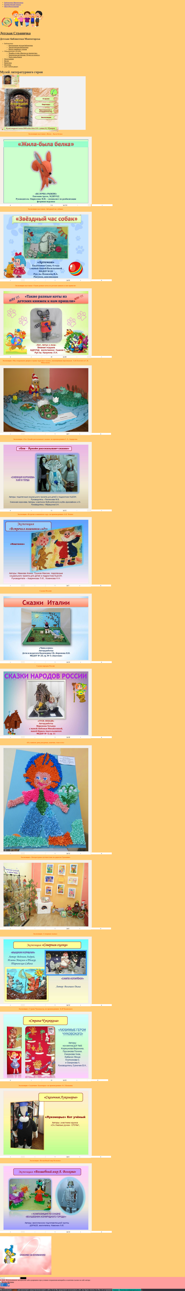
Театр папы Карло (15, 57)
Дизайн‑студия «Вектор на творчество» (23, 53)
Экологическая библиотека (18, 47)
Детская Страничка (15, 33)
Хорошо (115, 1290)
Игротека (7, 65)
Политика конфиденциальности (130, 1290)
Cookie (14, 1290)
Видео (6, 61)
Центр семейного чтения (18, 49)
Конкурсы (8, 63)
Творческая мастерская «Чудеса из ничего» (24, 55)
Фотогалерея (9, 59)
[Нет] (142, 1290)
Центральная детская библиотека (21, 45)
